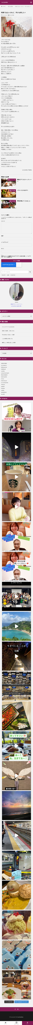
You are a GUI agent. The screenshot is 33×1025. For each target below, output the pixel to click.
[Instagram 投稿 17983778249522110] (16, 745)
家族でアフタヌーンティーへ (24, 180)
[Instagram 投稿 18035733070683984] (16, 596)
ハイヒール (13, 275)
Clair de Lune (4, 380)
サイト (2, 248)
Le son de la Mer (4, 382)
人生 (8, 275)
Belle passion (4, 367)
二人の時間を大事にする (7, 338)
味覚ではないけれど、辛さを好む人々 (23, 6)
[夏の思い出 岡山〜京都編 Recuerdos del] (16, 775)
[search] (30, 271)
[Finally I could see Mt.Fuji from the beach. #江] (16, 805)
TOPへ (27, 1023)
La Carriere (20, 1017)
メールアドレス (4, 242)
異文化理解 (10, 6)
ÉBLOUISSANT (4, 375)
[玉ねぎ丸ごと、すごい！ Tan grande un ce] (16, 895)
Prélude (3, 388)
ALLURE (3, 394)
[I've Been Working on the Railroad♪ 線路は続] (16, 835)
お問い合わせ (16, 1023)
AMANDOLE (4, 392)
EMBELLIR (3, 369)
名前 (2, 235)
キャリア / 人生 (12, 179)
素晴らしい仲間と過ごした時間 (8, 342)
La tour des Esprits (5, 373)
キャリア (3, 275)
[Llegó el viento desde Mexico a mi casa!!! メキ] (16, 715)
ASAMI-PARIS (4, 363)
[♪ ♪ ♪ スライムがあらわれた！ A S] (16, 954)
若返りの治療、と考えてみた (8, 330)
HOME (4, 6)
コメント (3, 221)
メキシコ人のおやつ (22, 190)
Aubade (2, 386)
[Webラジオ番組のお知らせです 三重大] (16, 536)
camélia (3, 371)
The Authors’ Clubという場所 (8, 334)
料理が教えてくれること (23, 201)
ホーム (5, 1023)
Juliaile (2, 390)
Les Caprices (4, 365)
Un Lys (2, 378)
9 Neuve (3, 384)
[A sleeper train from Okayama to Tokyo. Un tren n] (16, 865)
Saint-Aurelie (4, 376)
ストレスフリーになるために (8, 326)
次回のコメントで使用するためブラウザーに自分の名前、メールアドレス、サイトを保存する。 (16, 257)
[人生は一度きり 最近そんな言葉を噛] (16, 656)
